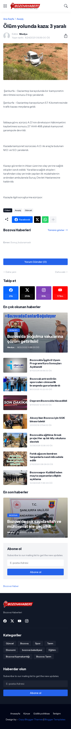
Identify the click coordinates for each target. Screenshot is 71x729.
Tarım (50, 643)
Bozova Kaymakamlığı (18, 656)
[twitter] (12, 621)
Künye (26, 713)
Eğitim (52, 650)
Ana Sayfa (8, 18)
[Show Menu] (5, 6)
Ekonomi (11, 650)
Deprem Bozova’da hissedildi (48, 400)
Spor (37, 643)
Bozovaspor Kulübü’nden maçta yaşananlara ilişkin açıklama (46, 476)
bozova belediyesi (32, 650)
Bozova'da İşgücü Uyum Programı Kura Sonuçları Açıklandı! (45, 363)
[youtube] (19, 621)
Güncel (28, 210)
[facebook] (5, 621)
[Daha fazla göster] (53, 219)
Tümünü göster (56, 230)
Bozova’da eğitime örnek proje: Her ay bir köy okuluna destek (48, 438)
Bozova (24, 643)
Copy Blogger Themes (30, 719)
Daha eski (60, 271)
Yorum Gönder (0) (35, 261)
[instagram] (26, 621)
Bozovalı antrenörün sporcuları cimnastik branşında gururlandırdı (45, 382)
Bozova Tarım (43, 656)
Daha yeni (11, 271)
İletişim (57, 713)
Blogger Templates (54, 719)
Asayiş (20, 18)
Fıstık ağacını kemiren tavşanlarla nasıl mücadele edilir (46, 457)
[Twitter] (37, 219)
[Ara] (66, 6)
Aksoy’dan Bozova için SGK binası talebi (47, 419)
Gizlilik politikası (41, 713)
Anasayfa (15, 713)
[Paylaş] (64, 36)
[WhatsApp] (45, 219)
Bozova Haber (11, 586)
